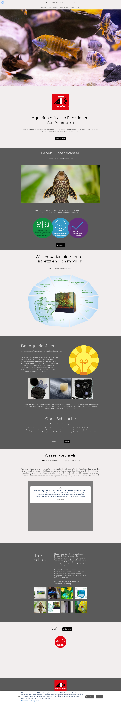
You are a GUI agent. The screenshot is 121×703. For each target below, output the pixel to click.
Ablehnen (99, 697)
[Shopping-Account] (75, 2)
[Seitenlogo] (60, 685)
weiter (67, 442)
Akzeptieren (60, 500)
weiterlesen (61, 245)
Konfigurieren (35, 701)
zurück (54, 442)
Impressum (24, 701)
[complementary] (3, 3)
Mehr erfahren (61, 138)
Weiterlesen (67, 629)
